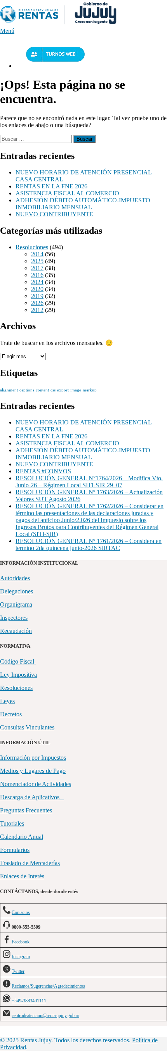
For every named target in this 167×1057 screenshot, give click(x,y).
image (75, 390)
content (42, 390)
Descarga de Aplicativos (32, 797)
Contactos (21, 912)
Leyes (7, 701)
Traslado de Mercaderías (30, 863)
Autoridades (15, 578)
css (53, 390)
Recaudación (16, 631)
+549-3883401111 (29, 1001)
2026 (37, 303)
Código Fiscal (18, 661)
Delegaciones (16, 591)
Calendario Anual (21, 836)
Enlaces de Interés (22, 876)
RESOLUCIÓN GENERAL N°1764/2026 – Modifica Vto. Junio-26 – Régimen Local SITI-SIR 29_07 (89, 481)
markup (90, 390)
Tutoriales (12, 823)
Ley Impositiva (18, 674)
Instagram (21, 956)
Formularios (15, 850)
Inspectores (14, 617)
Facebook (21, 942)
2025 (37, 261)
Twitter (18, 971)
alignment (9, 390)
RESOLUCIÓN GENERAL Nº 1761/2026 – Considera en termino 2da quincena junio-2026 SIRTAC (89, 544)
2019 (37, 296)
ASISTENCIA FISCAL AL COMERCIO (67, 193)
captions (26, 390)
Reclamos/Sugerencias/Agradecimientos (48, 986)
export (63, 390)
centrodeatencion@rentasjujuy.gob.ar (45, 1015)
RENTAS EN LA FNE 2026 (51, 186)
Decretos (11, 714)
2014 (37, 254)
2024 (37, 282)
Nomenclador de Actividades (35, 784)
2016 (37, 275)
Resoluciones (32, 247)
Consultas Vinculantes (27, 727)
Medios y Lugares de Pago (33, 770)
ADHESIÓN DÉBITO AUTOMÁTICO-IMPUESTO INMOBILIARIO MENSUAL (83, 203)
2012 (37, 310)
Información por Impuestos (33, 757)
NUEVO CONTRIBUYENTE (54, 214)
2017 (37, 268)
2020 (37, 289)
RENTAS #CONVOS (43, 471)
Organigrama (16, 604)
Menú (7, 31)
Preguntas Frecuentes (26, 810)
